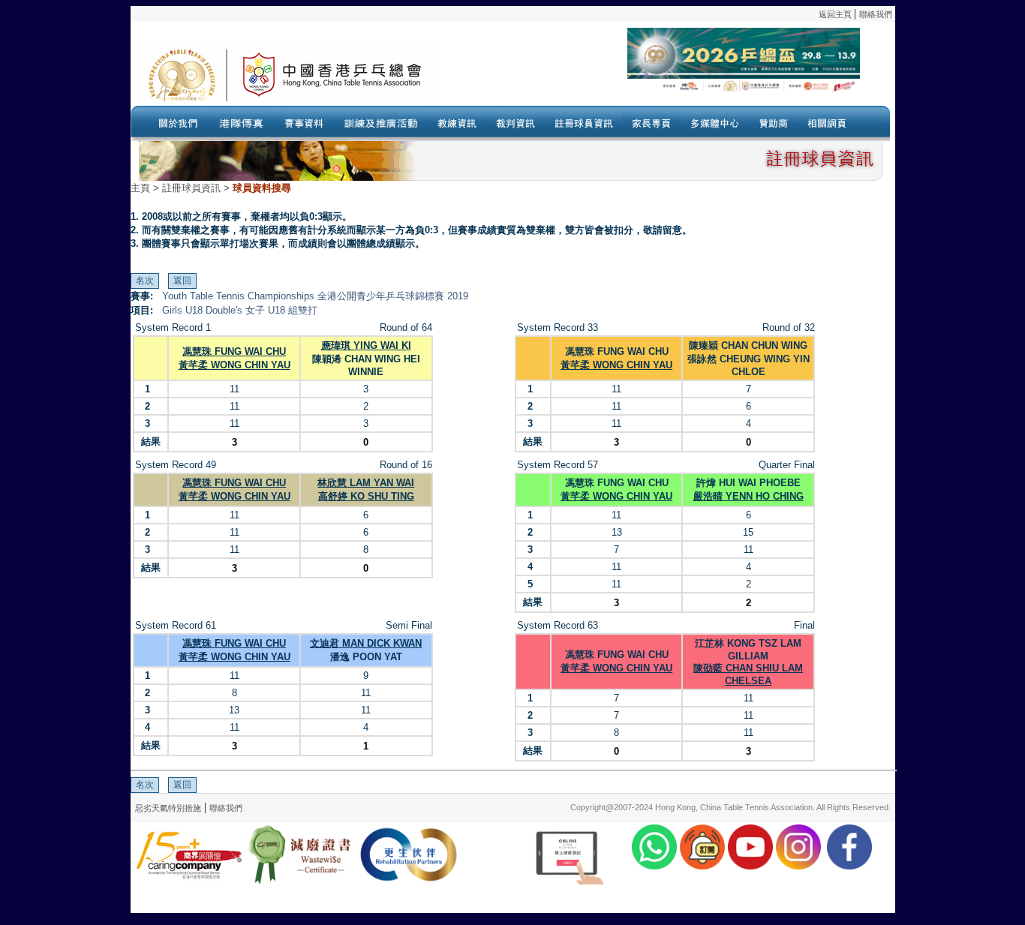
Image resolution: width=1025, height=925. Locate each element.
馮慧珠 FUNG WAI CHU (234, 351)
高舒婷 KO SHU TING (366, 496)
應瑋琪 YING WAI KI (366, 345)
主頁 (140, 188)
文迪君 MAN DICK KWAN (366, 643)
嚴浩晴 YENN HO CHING (748, 496)
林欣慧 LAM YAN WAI (365, 482)
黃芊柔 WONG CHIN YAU (234, 365)
